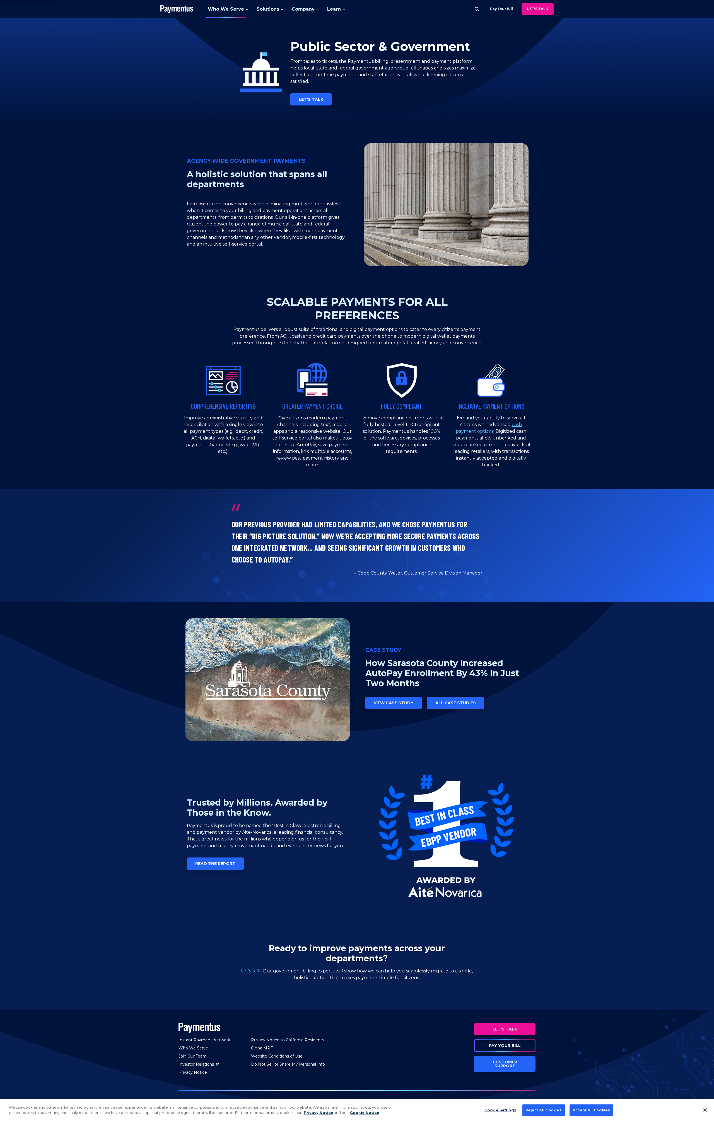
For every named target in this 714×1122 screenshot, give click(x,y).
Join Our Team (192, 1056)
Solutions (268, 9)
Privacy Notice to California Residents (287, 1039)
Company (303, 9)
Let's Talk (537, 9)
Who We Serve (226, 9)
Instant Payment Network (204, 1039)
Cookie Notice (364, 1112)
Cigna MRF (262, 1048)
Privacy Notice (192, 1072)
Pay (501, 9)
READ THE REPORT (215, 863)
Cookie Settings (500, 1110)
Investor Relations (198, 1064)
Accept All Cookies (591, 1110)
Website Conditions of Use (277, 1056)
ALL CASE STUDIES (455, 702)
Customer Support (505, 1063)
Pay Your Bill (505, 1045)
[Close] (705, 1110)
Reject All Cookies (543, 1110)
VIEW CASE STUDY (393, 702)
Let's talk (251, 971)
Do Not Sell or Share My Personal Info (288, 1064)
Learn (334, 9)
